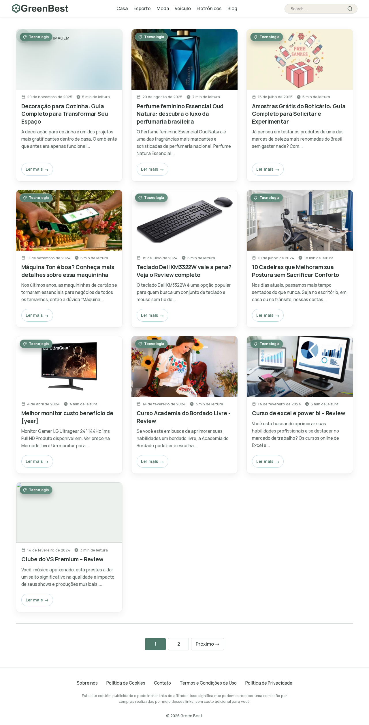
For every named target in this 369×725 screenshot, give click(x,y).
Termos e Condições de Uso (208, 683)
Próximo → (207, 644)
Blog (232, 8)
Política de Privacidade (268, 683)
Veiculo (183, 8)
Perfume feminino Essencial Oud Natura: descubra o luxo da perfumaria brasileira (180, 113)
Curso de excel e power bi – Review (298, 413)
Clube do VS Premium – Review (62, 559)
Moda (163, 8)
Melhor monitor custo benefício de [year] (67, 416)
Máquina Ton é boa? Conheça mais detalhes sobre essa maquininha (67, 270)
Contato (162, 683)
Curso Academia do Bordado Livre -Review (184, 416)
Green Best (191, 715)
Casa (122, 8)
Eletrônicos (209, 8)
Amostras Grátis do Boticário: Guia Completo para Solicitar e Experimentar (298, 113)
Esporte (142, 8)
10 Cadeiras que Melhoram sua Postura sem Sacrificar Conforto (295, 270)
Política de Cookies (125, 683)
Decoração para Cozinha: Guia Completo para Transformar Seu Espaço (64, 113)
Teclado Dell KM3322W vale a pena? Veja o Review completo (184, 270)
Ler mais (34, 169)
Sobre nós (87, 683)
